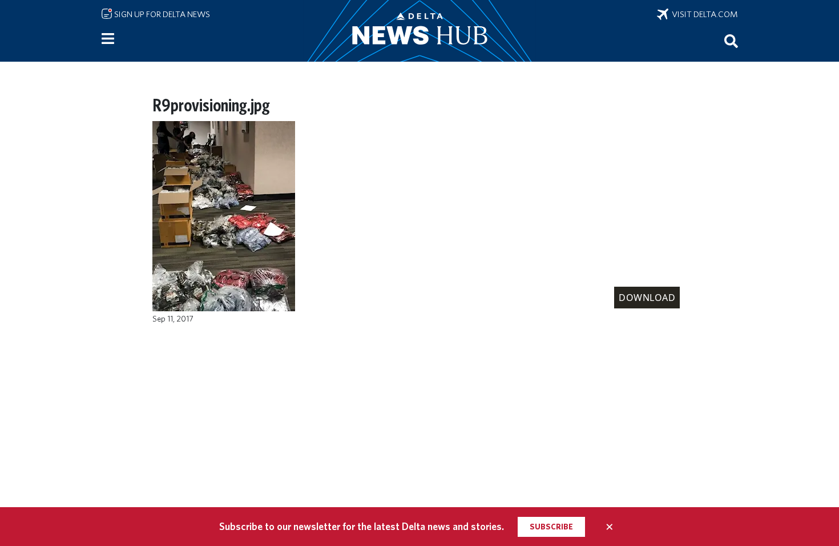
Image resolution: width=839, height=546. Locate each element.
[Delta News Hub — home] (419, 31)
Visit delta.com (703, 14)
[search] (731, 40)
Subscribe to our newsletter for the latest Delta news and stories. (361, 526)
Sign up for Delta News (161, 14)
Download (647, 297)
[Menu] (107, 38)
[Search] (731, 40)
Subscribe (551, 526)
